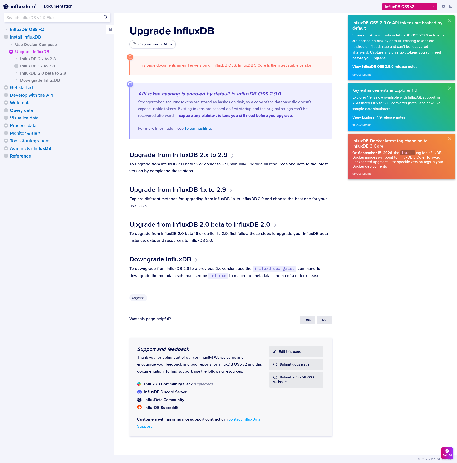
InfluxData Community (164, 400)
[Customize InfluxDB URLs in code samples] (443, 6)
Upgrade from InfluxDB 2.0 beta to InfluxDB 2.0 (199, 224)
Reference (20, 156)
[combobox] (57, 17)
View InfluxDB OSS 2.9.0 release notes (384, 67)
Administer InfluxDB (30, 148)
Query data (21, 110)
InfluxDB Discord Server (165, 392)
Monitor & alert (25, 133)
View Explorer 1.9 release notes (378, 117)
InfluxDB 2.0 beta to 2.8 (43, 73)
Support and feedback (163, 349)
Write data (20, 103)
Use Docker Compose (36, 44)
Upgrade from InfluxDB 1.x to (177, 190)
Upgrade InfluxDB (32, 51)
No (324, 320)
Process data (23, 126)
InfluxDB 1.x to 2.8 (37, 66)
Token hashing (197, 128)
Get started (21, 87)
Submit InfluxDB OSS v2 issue (293, 379)
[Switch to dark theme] (450, 6)
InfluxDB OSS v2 (27, 29)
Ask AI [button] (447, 455)
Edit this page (290, 351)
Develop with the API (31, 95)
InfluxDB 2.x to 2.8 (38, 58)
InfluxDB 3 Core (252, 65)
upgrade (138, 298)
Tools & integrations (30, 141)
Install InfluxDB (25, 37)
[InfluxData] (19, 6)
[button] (6, 37)
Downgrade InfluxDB (40, 80)
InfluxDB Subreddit (161, 407)
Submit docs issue (294, 364)
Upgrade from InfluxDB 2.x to (178, 155)
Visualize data (24, 118)
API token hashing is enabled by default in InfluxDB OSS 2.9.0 (209, 94)
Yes (308, 320)
